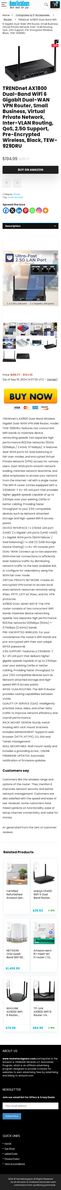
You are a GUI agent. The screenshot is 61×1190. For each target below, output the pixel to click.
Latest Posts (11, 1153)
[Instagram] (39, 210)
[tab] (30, 226)
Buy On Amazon (30, 170)
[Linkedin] (19, 210)
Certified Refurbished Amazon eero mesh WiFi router (15, 898)
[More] (45, 210)
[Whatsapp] (32, 210)
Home (6, 15)
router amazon (15, 197)
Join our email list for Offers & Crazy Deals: (29, 1097)
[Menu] (4, 4)
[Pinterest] (26, 210)
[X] (12, 210)
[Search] (46, 4)
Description (13, 226)
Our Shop (10, 1148)
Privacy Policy (12, 1158)
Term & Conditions (15, 1163)
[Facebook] (6, 210)
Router (8, 19)
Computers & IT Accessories (32, 15)
